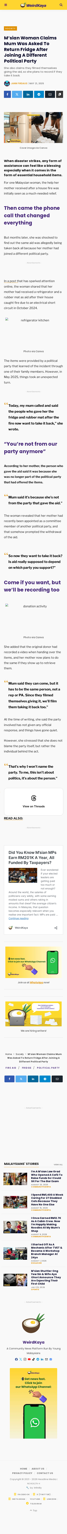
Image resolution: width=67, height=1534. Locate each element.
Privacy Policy (22, 1473)
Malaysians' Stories (21, 1164)
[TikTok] (33, 1359)
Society (10, 28)
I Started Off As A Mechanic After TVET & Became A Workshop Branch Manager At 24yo (46, 1251)
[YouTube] (29, 1359)
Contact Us (45, 1473)
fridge (26, 1067)
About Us (38, 1468)
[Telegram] (39, 94)
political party (48, 1067)
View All (58, 1164)
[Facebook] (7, 94)
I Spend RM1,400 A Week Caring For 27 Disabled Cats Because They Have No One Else (47, 1199)
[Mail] (46, 1359)
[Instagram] (25, 1359)
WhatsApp (37, 982)
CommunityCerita (41, 1187)
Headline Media (47, 1479)
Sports (35, 1290)
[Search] (61, 5)
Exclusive (36, 1263)
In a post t (11, 281)
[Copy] (59, 94)
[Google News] (50, 1359)
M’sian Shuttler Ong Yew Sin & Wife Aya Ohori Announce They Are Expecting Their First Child (46, 1277)
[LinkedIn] (28, 94)
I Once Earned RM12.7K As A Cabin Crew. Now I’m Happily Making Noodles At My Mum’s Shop (46, 1224)
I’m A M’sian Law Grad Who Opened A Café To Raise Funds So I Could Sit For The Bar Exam (47, 1176)
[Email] (50, 94)
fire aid (11, 1067)
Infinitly (37, 1487)
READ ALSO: (13, 818)
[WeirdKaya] (33, 5)
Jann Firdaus (19, 83)
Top (34, 1510)
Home (8, 1054)
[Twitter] (17, 94)
